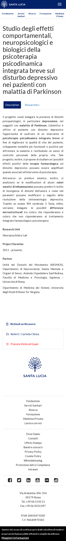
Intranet (33, 469)
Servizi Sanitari (21, 15)
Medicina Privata (59, 15)
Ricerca (32, 13)
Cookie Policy (33, 456)
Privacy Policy (33, 451)
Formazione (45, 13)
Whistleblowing (33, 460)
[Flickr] (47, 480)
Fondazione (8, 13)
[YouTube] (37, 480)
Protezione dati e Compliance (33, 464)
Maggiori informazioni (15, 537)
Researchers (32, 104)
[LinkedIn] (28, 480)
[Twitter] (19, 480)
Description (12, 104)
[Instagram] (56, 480)
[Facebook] (10, 480)
